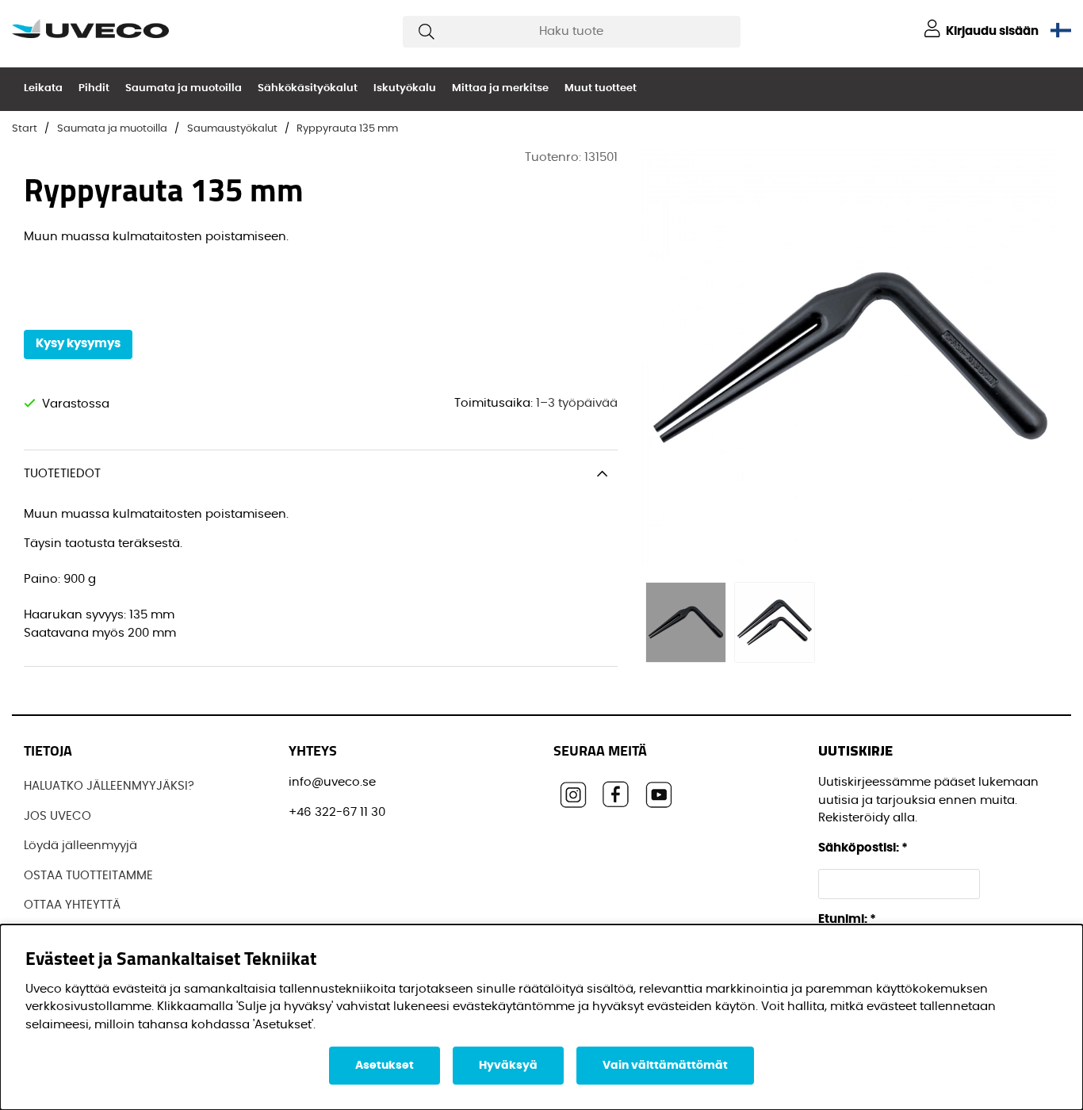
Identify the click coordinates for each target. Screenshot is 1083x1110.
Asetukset (384, 1065)
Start (24, 129)
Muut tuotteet (600, 88)
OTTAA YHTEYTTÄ (72, 905)
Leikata (43, 88)
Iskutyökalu (404, 88)
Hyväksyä (508, 1065)
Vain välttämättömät (665, 1065)
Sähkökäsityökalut (308, 88)
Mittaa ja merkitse (500, 88)
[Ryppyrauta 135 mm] (685, 622)
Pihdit (93, 88)
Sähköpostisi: (863, 848)
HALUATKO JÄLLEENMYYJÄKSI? (109, 786)
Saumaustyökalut (232, 129)
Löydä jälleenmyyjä (80, 846)
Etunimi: (847, 919)
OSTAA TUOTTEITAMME (88, 876)
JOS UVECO (57, 816)
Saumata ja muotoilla (183, 88)
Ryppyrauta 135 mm (347, 129)
